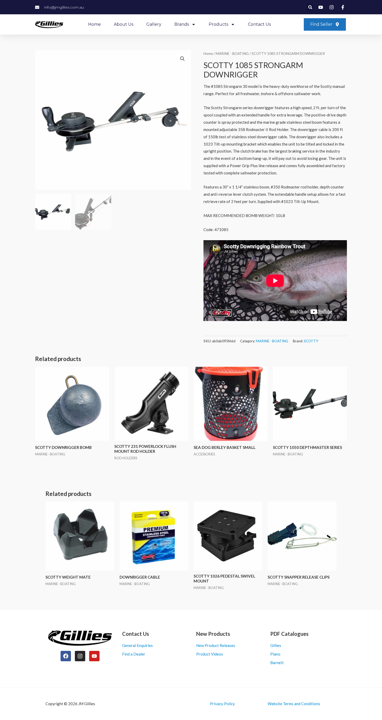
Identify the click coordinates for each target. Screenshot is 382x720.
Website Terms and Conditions (294, 703)
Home (94, 24)
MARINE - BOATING (232, 53)
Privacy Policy (222, 703)
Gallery (153, 24)
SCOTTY (311, 341)
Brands (181, 24)
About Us (123, 24)
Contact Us (259, 24)
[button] (310, 7)
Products (218, 24)
